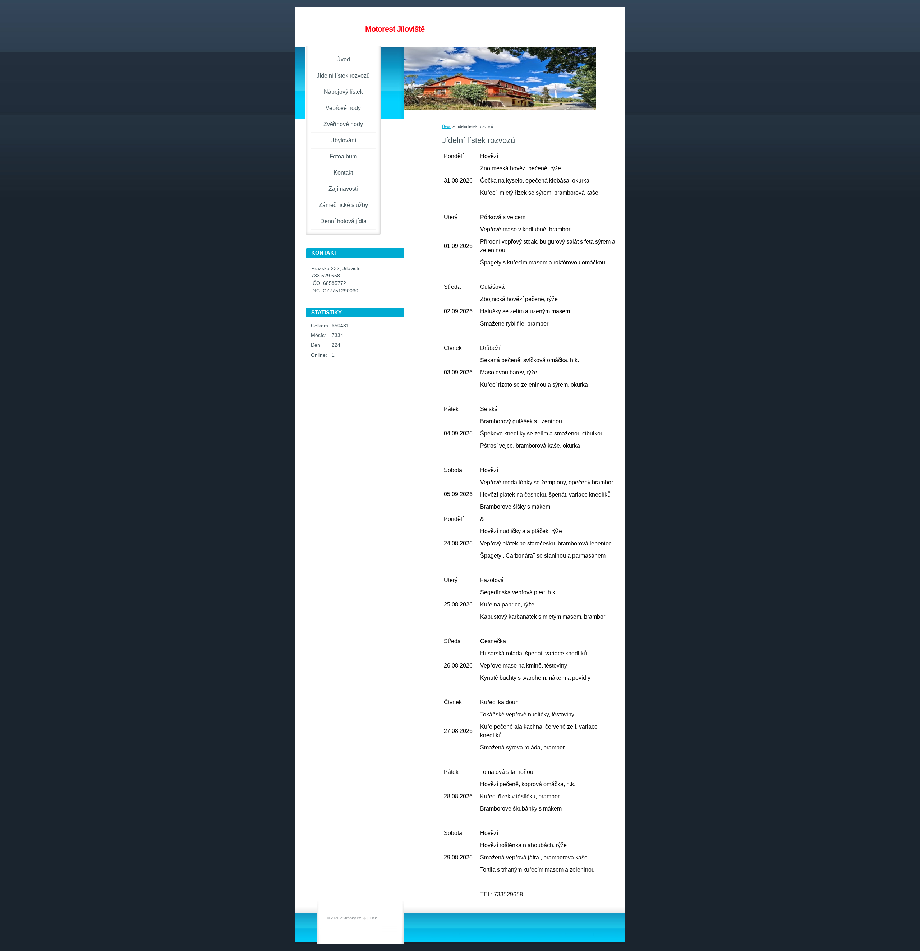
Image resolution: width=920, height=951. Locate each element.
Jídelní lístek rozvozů (343, 76)
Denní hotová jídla (343, 221)
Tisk (373, 918)
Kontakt (343, 173)
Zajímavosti (343, 189)
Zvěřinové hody (343, 124)
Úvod (446, 126)
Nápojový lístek (343, 92)
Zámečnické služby (343, 205)
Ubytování (343, 140)
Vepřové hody (343, 108)
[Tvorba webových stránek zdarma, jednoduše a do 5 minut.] (364, 918)
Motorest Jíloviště (394, 28)
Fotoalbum (343, 156)
